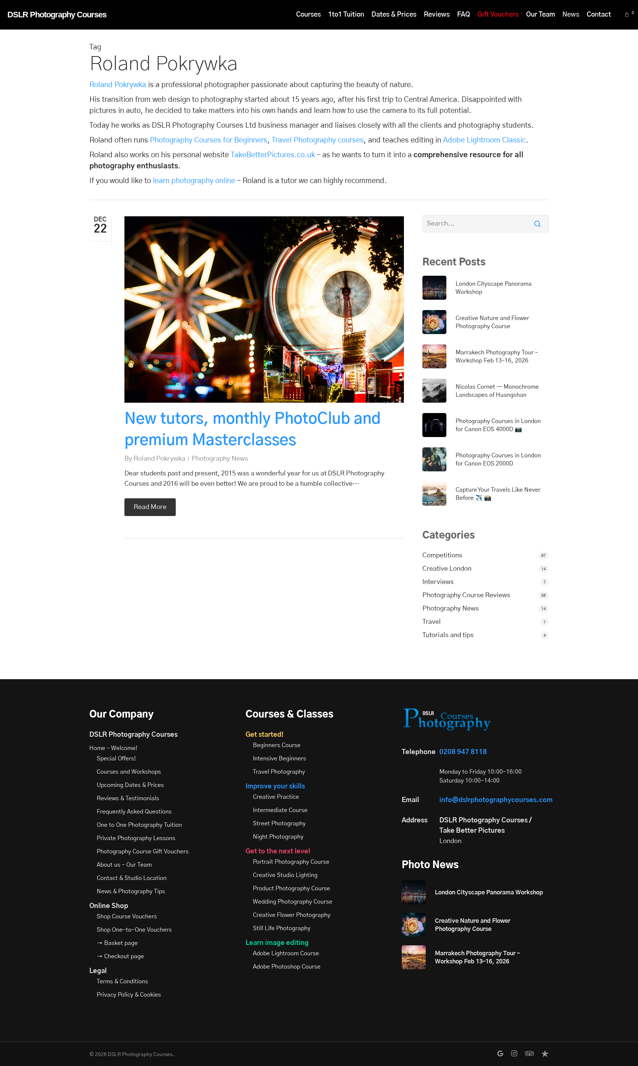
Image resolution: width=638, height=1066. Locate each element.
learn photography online (194, 181)
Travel (431, 622)
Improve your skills (275, 786)
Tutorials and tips (448, 635)
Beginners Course (277, 745)
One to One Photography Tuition (139, 825)
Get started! (265, 735)
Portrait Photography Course (291, 862)
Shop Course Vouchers (127, 916)
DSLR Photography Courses (56, 14)
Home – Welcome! (113, 748)
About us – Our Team (124, 865)
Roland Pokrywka (117, 85)
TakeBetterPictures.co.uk (273, 155)
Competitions (442, 555)
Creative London (446, 568)
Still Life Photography (282, 928)
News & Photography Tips (131, 891)
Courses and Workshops (129, 772)
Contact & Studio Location (132, 878)
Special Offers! (116, 758)
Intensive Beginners (279, 758)
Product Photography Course (291, 888)
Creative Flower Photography (291, 915)
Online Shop (108, 906)
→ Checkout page (120, 956)
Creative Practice (276, 797)
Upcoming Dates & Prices (130, 785)
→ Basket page (117, 943)
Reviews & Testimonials (128, 798)
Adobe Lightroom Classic (484, 140)
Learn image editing (277, 943)
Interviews (438, 582)
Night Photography (278, 837)
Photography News (220, 458)
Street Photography (279, 823)
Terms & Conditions (122, 981)
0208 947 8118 (463, 752)
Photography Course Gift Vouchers (143, 851)
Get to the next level (278, 851)
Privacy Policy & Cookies (129, 995)
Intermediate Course (280, 810)
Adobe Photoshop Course (286, 967)
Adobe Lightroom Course (286, 953)
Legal (98, 971)
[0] (628, 15)
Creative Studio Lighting (285, 875)
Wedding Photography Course (292, 902)
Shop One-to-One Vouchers (134, 930)
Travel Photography (279, 772)
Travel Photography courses (318, 140)
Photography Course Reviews (466, 595)
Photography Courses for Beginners (208, 140)
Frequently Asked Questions (134, 812)
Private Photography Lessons (136, 838)
